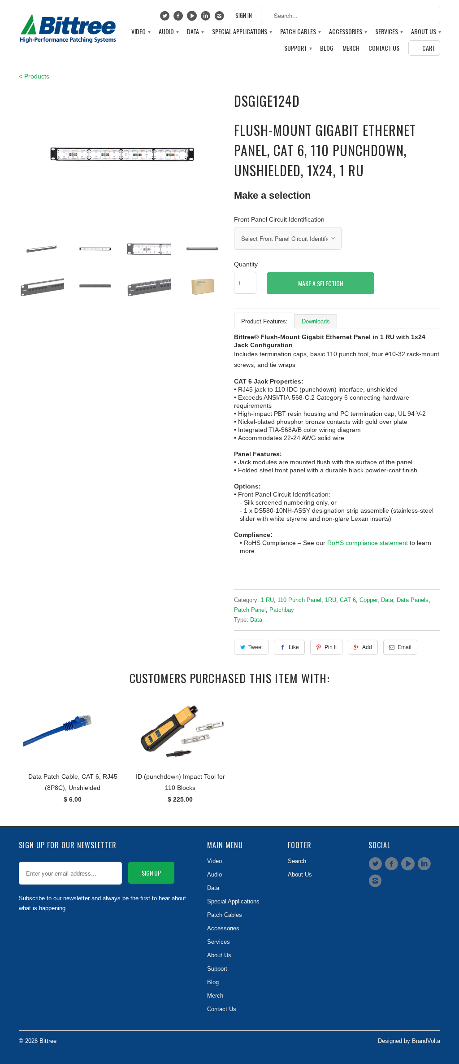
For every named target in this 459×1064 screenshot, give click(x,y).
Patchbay (281, 609)
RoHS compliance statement (367, 542)
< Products (34, 76)
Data (195, 31)
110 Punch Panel (299, 600)
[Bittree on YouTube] (193, 18)
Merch (350, 48)
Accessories (347, 31)
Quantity (246, 264)
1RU (330, 600)
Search (297, 861)
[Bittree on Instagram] (220, 18)
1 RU (267, 600)
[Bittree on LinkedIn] (207, 18)
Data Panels (413, 600)
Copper (368, 600)
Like (294, 647)
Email (404, 647)
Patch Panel (250, 609)
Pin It (331, 647)
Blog (326, 48)
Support (297, 48)
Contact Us (383, 48)
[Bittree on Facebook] (179, 18)
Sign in (243, 15)
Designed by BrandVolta (409, 1041)
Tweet (255, 647)
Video (140, 31)
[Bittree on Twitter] (166, 18)
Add (367, 647)
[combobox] (350, 15)
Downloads (316, 321)
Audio (168, 31)
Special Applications (241, 31)
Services (388, 31)
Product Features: (264, 321)
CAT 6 (348, 600)
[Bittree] (68, 26)
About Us (425, 31)
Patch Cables (300, 31)
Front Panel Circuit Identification (279, 219)
